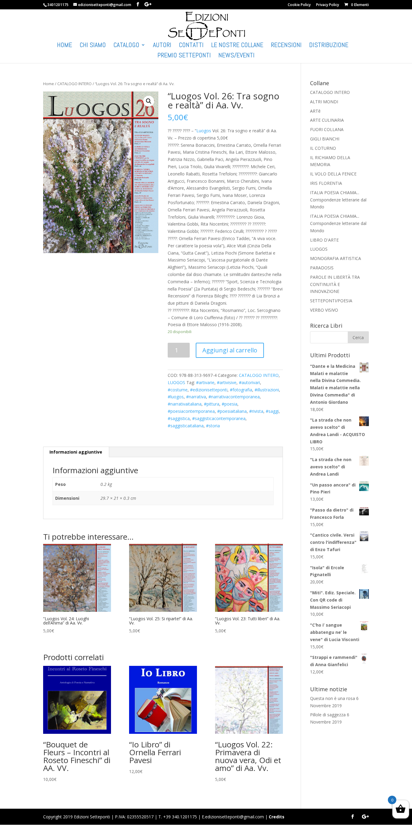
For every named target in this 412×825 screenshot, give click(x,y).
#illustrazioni (267, 390)
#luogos (176, 397)
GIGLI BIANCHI (324, 139)
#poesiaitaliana (232, 411)
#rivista (256, 411)
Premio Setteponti (184, 56)
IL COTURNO (323, 148)
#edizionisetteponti (208, 390)
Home (64, 46)
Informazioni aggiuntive (75, 452)
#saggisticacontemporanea (219, 418)
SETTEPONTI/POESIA (331, 300)
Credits (276, 817)
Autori (162, 46)
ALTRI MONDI (324, 101)
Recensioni (286, 46)
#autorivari (249, 382)
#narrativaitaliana (184, 404)
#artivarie (205, 382)
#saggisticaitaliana (186, 426)
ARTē (315, 111)
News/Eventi (236, 56)
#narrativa (196, 397)
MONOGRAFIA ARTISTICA (335, 258)
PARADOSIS (322, 268)
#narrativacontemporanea (234, 397)
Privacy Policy (327, 5)
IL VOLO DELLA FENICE (333, 174)
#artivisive (226, 382)
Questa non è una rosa (332, 698)
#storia (213, 426)
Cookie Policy (299, 5)
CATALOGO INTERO (74, 83)
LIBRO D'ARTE (324, 240)
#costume (178, 390)
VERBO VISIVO (324, 310)
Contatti (191, 46)
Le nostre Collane (237, 46)
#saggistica (179, 418)
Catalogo (126, 46)
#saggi (272, 411)
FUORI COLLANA (327, 129)
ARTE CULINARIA (327, 120)
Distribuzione (328, 46)
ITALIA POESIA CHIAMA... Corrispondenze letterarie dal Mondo (338, 200)
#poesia (229, 404)
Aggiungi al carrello (229, 350)
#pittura (211, 404)
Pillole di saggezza (328, 714)
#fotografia (241, 390)
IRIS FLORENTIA (326, 183)
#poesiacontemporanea (191, 411)
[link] (203, 130)
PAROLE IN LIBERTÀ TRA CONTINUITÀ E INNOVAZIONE (335, 284)
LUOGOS (176, 382)
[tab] (76, 452)
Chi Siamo (93, 46)
